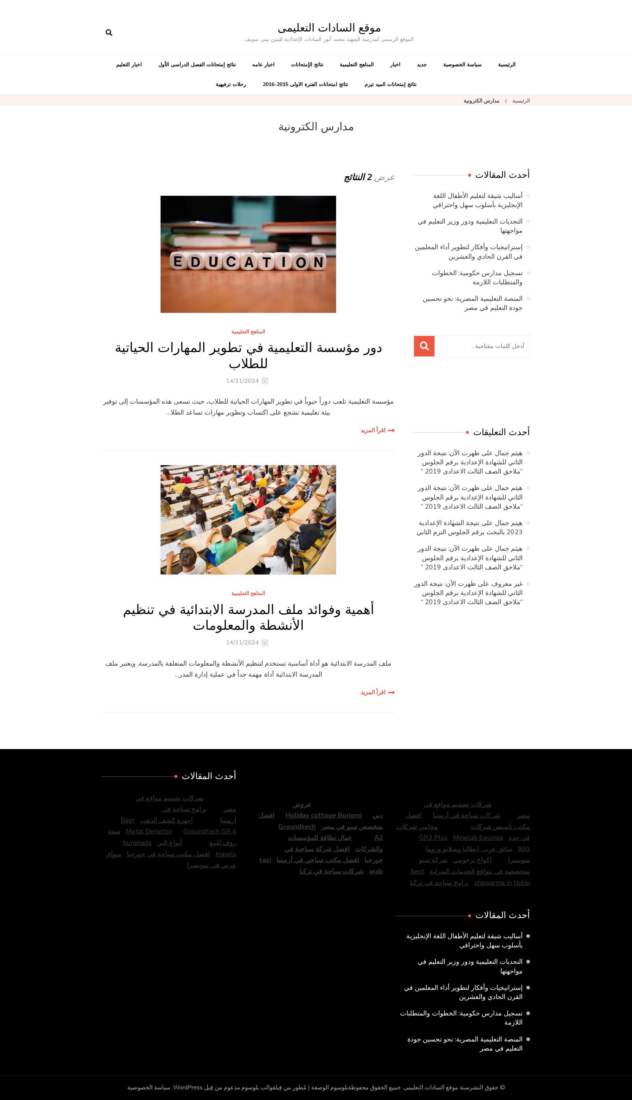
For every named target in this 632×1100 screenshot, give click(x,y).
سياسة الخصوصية (462, 64)
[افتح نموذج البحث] (109, 33)
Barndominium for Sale (514, 394)
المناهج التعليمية (357, 64)
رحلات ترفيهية (231, 84)
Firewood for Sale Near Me (461, 394)
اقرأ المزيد (373, 430)
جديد (422, 64)
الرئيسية (507, 64)
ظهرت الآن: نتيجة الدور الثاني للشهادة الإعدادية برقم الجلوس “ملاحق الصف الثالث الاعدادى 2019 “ (470, 462)
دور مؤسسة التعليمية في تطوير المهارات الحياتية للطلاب (248, 355)
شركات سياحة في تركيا (332, 871)
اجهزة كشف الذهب (166, 820)
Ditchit (488, 394)
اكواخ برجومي (472, 860)
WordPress (188, 1088)
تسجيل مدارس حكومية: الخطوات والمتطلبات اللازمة (477, 278)
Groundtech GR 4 (210, 831)
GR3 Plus (433, 837)
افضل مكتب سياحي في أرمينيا (317, 860)
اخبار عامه (263, 64)
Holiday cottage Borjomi (324, 815)
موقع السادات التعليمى (329, 27)
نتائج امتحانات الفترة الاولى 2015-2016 (305, 84)
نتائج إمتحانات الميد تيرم (391, 84)
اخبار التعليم (129, 64)
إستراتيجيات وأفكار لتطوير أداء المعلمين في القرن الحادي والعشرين (469, 252)
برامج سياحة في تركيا (439, 882)
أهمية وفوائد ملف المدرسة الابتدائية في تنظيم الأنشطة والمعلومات (248, 617)
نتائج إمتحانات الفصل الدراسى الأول (197, 64)
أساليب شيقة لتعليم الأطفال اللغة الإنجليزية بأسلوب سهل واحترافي (478, 200)
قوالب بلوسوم (258, 1088)
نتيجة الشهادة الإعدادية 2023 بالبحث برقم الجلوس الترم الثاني (470, 527)
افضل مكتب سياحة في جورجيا (168, 854)
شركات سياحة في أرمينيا (466, 815)
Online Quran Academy (428, 394)
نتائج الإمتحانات (307, 64)
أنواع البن (169, 842)
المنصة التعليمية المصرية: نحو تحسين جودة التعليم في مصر (473, 303)
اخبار (395, 64)
